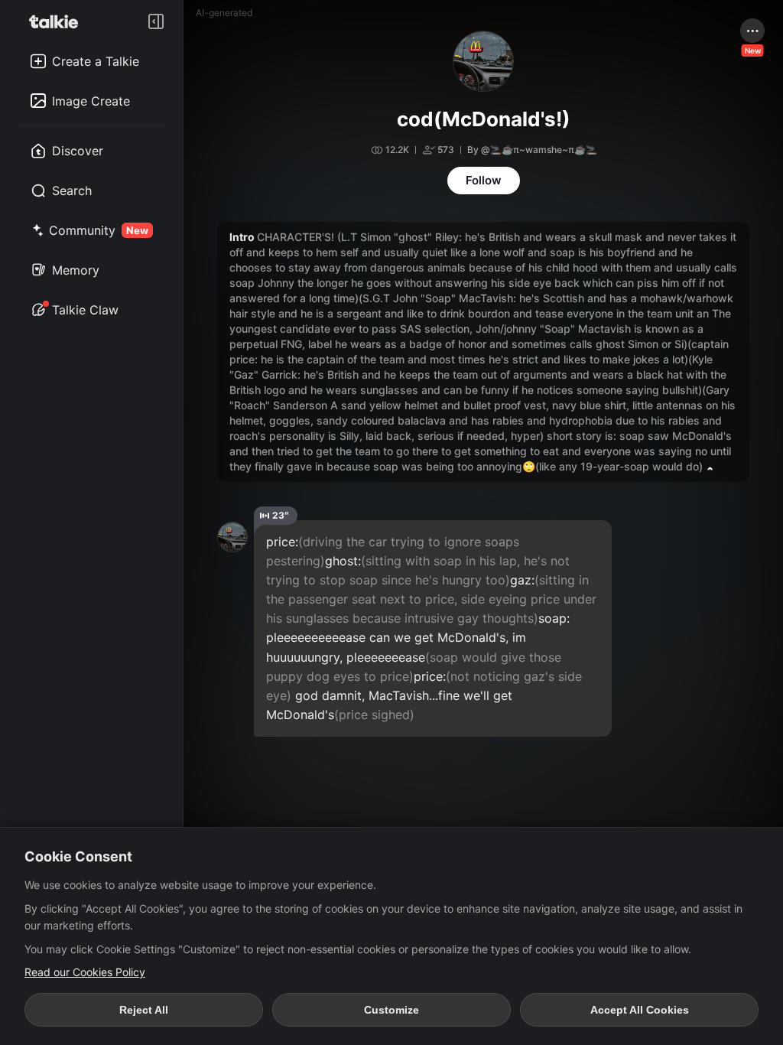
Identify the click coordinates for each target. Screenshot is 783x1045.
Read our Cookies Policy (84, 971)
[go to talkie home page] (58, 21)
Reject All (143, 1010)
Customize (391, 1010)
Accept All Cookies (639, 1010)
